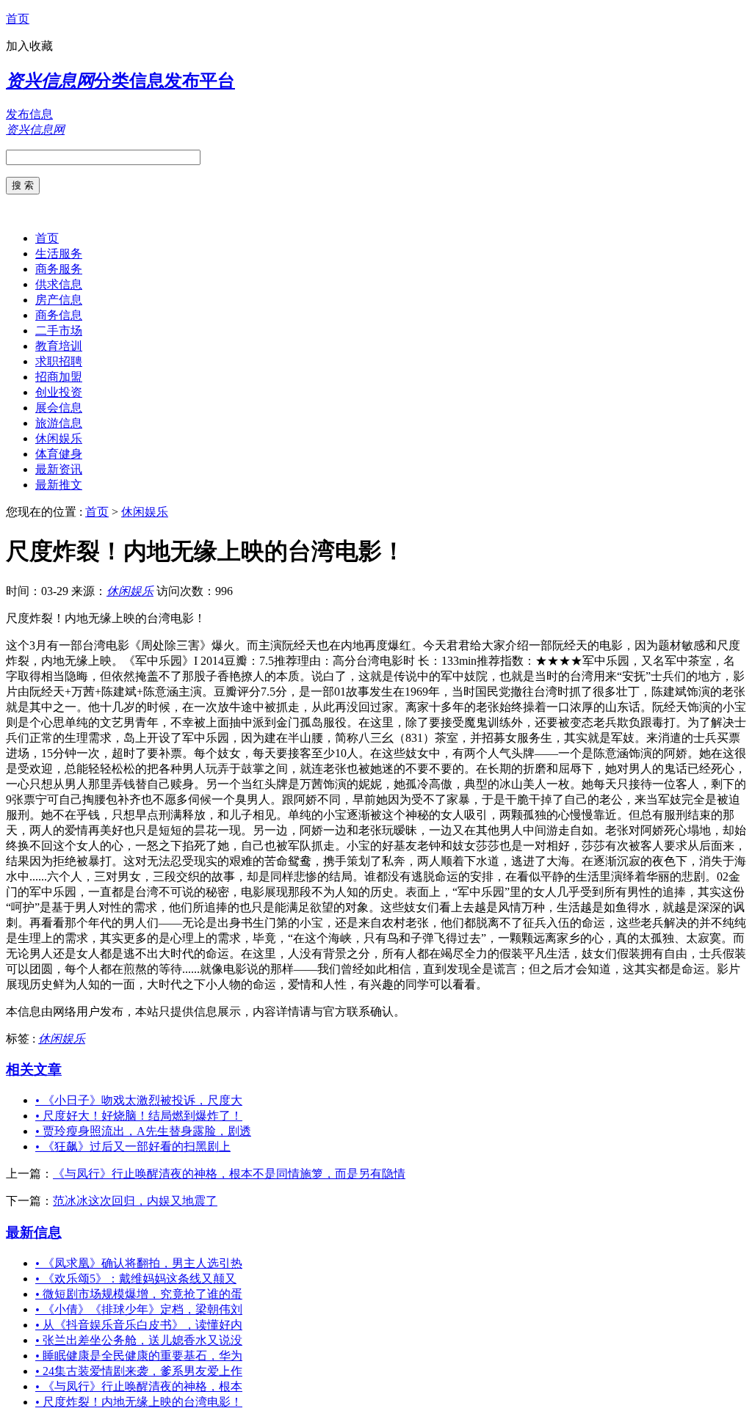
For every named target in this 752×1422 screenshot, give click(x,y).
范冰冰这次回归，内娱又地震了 (135, 1201)
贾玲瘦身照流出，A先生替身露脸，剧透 (143, 1131)
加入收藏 (29, 46)
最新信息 (34, 1232)
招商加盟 (58, 377)
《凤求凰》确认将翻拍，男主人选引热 (138, 1263)
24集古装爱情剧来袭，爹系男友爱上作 (138, 1371)
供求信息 (58, 284)
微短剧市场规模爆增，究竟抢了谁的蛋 (138, 1294)
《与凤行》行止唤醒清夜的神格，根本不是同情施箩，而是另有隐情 (229, 1173)
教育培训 (58, 346)
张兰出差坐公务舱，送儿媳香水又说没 (138, 1340)
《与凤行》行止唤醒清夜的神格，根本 (138, 1386)
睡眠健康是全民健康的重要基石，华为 (138, 1355)
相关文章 (34, 1069)
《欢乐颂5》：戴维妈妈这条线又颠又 (135, 1278)
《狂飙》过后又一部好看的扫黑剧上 (133, 1146)
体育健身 (58, 454)
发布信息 (29, 114)
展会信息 (58, 407)
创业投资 (58, 392)
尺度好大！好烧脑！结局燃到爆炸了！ (138, 1115)
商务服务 (58, 269)
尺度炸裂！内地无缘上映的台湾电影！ (138, 1402)
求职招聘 (58, 361)
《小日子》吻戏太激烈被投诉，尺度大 (138, 1100)
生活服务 (58, 253)
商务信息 (58, 315)
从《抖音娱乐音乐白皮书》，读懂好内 (138, 1325)
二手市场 (58, 330)
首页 (17, 18)
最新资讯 (58, 469)
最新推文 (58, 484)
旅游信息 (58, 423)
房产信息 (58, 299)
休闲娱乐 (58, 438)
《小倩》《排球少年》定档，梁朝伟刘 (138, 1309)
